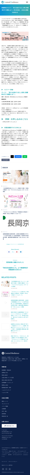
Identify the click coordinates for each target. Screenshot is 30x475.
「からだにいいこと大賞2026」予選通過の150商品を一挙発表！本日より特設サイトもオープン (20, 293)
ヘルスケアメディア (6, 390)
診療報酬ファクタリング (7, 382)
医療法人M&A (5, 385)
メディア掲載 (5, 406)
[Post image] (5, 284)
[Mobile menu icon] (27, 2)
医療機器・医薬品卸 (6, 370)
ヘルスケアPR (5, 392)
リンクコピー (5, 159)
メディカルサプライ (6, 452)
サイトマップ (4, 461)
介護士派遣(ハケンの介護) (8, 377)
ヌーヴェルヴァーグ (17, 454)
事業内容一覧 (5, 416)
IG (9, 469)
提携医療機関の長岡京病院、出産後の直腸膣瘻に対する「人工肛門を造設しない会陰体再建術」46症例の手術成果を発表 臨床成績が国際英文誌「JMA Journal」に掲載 (19, 303)
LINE (25, 156)
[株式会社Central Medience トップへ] (10, 355)
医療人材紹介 (5, 375)
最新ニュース (5, 401)
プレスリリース (13, 244)
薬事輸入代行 (5, 372)
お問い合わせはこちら (9, 425)
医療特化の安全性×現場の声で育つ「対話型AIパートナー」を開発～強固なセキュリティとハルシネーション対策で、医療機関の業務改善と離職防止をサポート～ (19, 327)
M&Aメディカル (12, 451)
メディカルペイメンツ (17, 452)
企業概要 (4, 408)
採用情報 (4, 413)
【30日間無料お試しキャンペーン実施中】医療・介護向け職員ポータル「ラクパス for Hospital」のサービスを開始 (19, 284)
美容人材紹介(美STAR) (7, 380)
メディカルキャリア (21, 451)
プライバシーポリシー (12, 461)
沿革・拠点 (4, 411)
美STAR (9, 454)
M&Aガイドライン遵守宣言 (7, 465)
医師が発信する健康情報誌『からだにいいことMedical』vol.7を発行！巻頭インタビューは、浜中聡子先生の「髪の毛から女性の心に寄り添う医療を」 (19, 315)
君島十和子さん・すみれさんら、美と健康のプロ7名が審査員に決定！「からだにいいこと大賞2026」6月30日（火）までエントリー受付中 (19, 338)
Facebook (18, 156)
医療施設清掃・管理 (6, 387)
